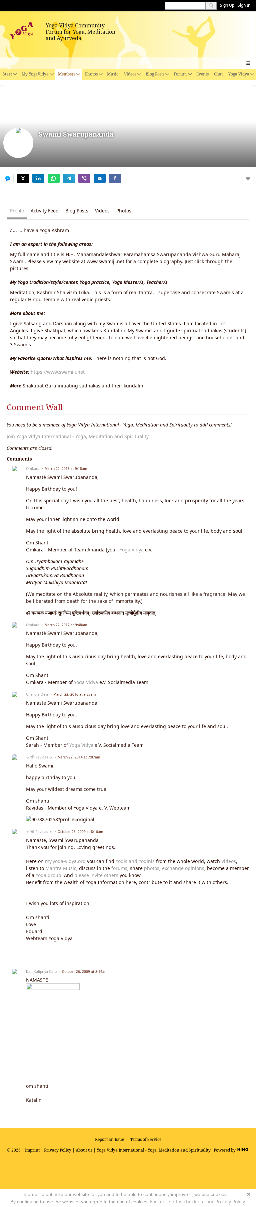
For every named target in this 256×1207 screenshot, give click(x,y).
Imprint (32, 1150)
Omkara (32, 468)
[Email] (100, 178)
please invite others (96, 875)
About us (84, 1150)
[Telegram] (69, 178)
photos (151, 868)
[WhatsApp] (54, 178)
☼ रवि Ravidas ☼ (39, 757)
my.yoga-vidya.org (65, 861)
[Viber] (84, 178)
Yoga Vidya (132, 549)
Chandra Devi (37, 694)
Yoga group (48, 875)
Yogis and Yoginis (135, 861)
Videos (228, 861)
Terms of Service (145, 1139)
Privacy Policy (57, 1150)
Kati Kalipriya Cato (41, 971)
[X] (23, 178)
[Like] (248, 178)
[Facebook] (115, 178)
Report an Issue (109, 1139)
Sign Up (227, 5)
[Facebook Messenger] (8, 178)
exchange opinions (183, 868)
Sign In (244, 5)
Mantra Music (60, 868)
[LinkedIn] (38, 178)
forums (119, 868)
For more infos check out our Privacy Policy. (198, 1201)
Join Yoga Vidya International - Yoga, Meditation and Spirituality (78, 436)
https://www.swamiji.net (58, 372)
